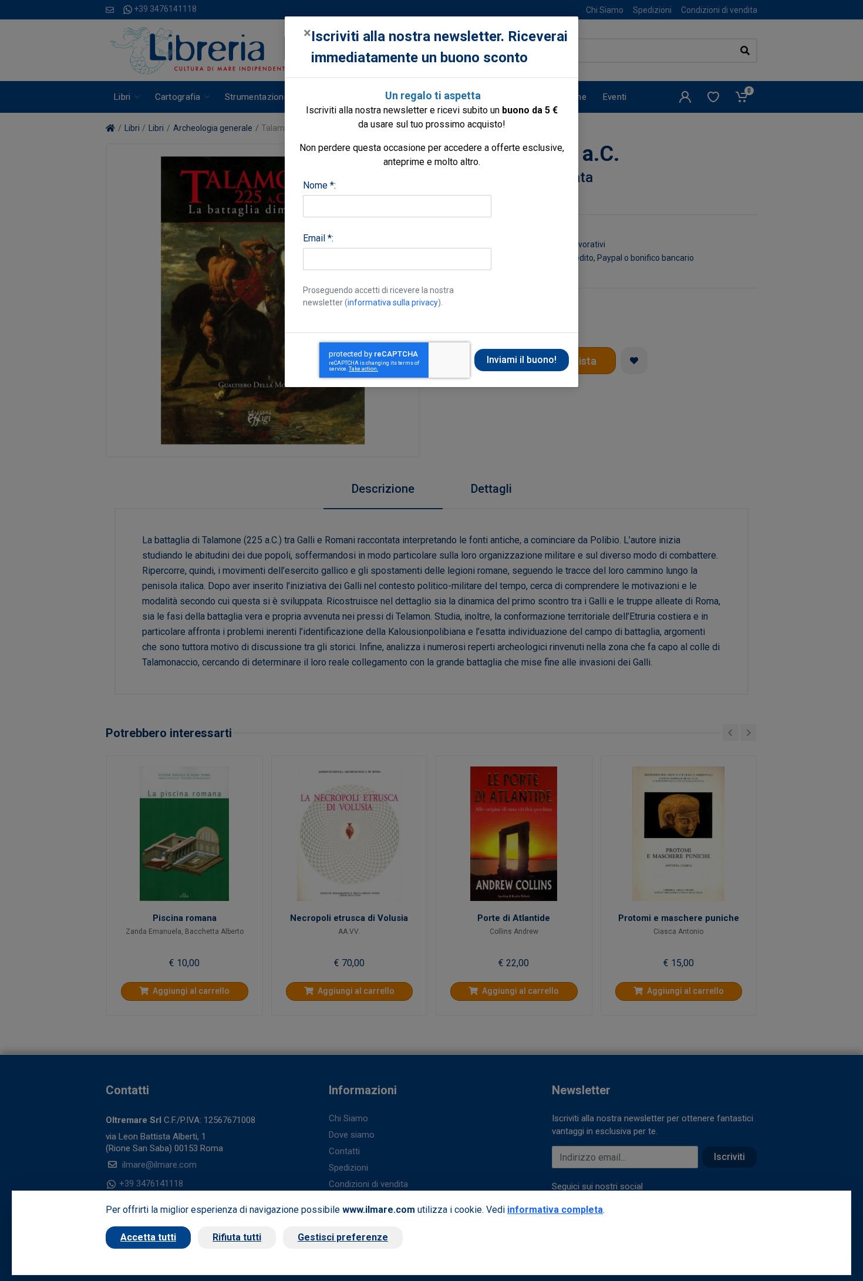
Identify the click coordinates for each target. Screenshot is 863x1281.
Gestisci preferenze (343, 1237)
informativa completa (555, 1209)
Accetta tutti (148, 1237)
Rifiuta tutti (237, 1237)
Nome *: (319, 185)
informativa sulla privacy (393, 302)
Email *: (318, 238)
